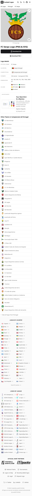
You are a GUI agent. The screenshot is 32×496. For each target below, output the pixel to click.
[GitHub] (26, 2)
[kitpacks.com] (24, 462)
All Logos (3, 6)
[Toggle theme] (21, 2)
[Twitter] (24, 2)
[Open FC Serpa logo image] (16, 25)
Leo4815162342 (20, 488)
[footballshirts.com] (7, 462)
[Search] (17, 2)
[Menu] (29, 2)
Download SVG (17, 51)
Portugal (10, 6)
